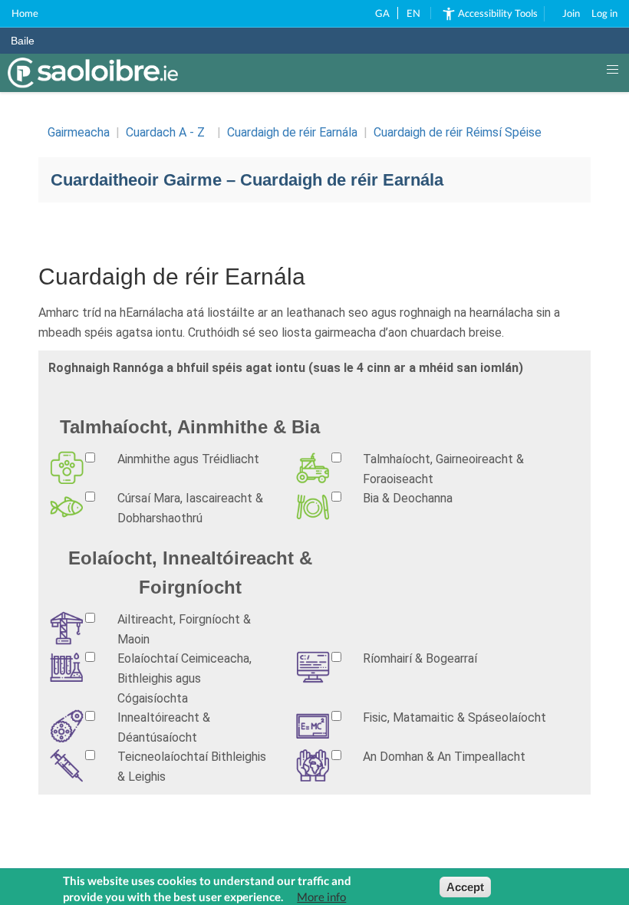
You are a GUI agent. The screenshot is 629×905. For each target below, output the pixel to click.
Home (25, 13)
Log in (604, 13)
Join (571, 13)
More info (321, 896)
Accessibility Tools (498, 13)
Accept (465, 886)
